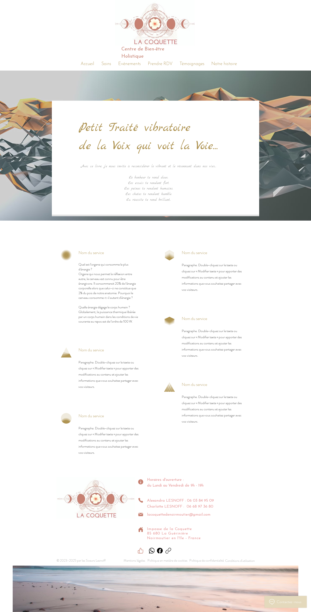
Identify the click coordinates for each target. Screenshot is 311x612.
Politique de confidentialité (206, 560)
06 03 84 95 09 (200, 501)
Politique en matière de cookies (167, 560)
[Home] (140, 529)
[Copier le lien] (168, 551)
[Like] (140, 551)
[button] (106, 63)
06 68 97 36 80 (200, 507)
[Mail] (140, 514)
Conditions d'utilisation (240, 560)
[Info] (140, 482)
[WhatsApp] (152, 551)
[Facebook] (160, 551)
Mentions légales (134, 560)
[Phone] (140, 500)
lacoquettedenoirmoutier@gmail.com (179, 515)
